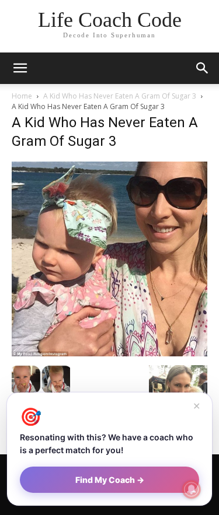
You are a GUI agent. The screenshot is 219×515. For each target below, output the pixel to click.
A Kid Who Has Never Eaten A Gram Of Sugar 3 (119, 96)
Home (22, 96)
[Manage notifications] (191, 489)
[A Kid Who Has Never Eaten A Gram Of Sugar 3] (109, 353)
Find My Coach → (109, 480)
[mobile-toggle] (20, 68)
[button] (202, 68)
